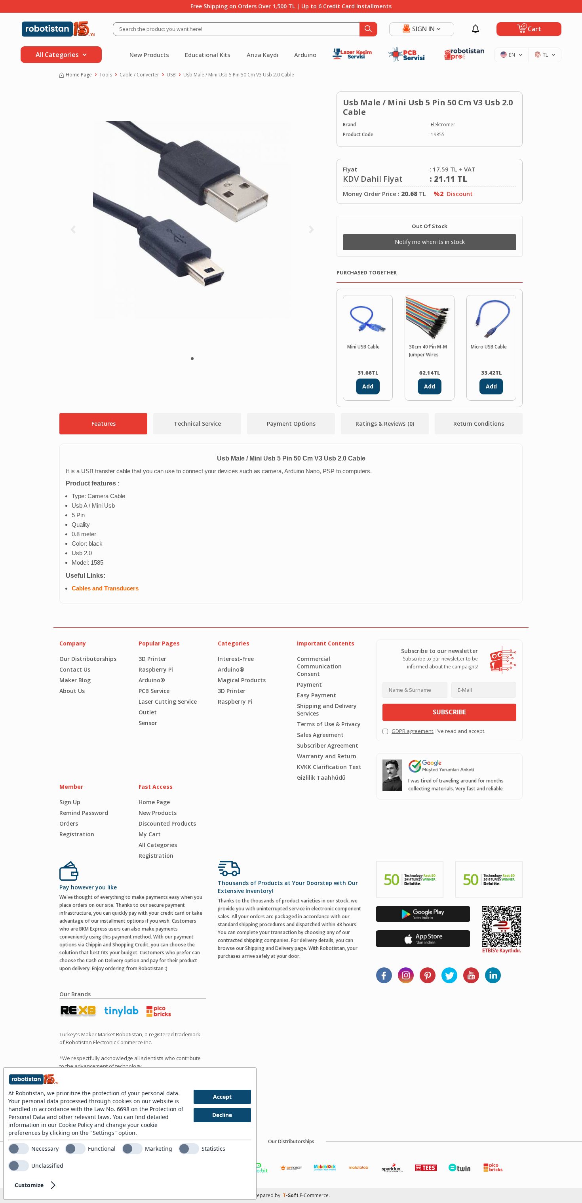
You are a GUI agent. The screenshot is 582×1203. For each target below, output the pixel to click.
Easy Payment (316, 695)
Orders (68, 823)
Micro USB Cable (489, 346)
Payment (309, 684)
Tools (105, 74)
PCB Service (154, 691)
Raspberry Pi (156, 669)
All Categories (158, 845)
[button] (192, 358)
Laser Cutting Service (168, 701)
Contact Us (74, 669)
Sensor (148, 723)
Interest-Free (236, 658)
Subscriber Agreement (327, 745)
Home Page (79, 74)
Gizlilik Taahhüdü (321, 777)
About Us (72, 691)
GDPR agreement (412, 731)
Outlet (148, 712)
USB (171, 74)
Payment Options (291, 423)
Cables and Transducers (105, 588)
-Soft (291, 1195)
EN (512, 54)
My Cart (150, 834)
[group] (192, 220)
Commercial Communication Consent (319, 666)
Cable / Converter (139, 74)
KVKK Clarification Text (329, 767)
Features (103, 423)
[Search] (368, 29)
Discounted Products (167, 823)
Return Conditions (478, 423)
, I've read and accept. (438, 731)
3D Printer (152, 658)
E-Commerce (314, 1195)
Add (367, 386)
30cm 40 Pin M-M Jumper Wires (428, 350)
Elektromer (443, 124)
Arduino (305, 54)
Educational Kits (207, 54)
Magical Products (242, 680)
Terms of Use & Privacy (329, 724)
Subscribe (449, 712)
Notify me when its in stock (430, 242)
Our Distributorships (87, 658)
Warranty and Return (326, 756)
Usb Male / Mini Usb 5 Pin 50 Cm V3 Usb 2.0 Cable (238, 74)
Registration (76, 834)
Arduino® (152, 680)
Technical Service (197, 423)
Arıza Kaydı (262, 54)
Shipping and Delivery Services (327, 709)
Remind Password (83, 813)
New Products (149, 54)
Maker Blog (75, 680)
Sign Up (69, 802)
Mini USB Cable (363, 346)
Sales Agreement (320, 735)
